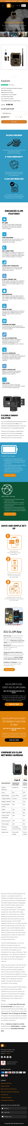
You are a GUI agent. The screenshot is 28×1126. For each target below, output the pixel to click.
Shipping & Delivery (6, 1083)
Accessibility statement (7, 1100)
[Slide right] (17, 76)
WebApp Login (7, 1116)
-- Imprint (7, 1053)
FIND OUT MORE (10, 475)
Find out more (9, 669)
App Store (6, 1108)
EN (24, 5)
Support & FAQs (5, 1086)
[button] (2, 5)
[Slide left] (10, 76)
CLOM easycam (7, 109)
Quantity (5, 117)
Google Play (7, 1112)
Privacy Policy (4, 1094)
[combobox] (23, 5)
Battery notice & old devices (9, 1089)
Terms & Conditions (6, 1097)
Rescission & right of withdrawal (10, 1091)
